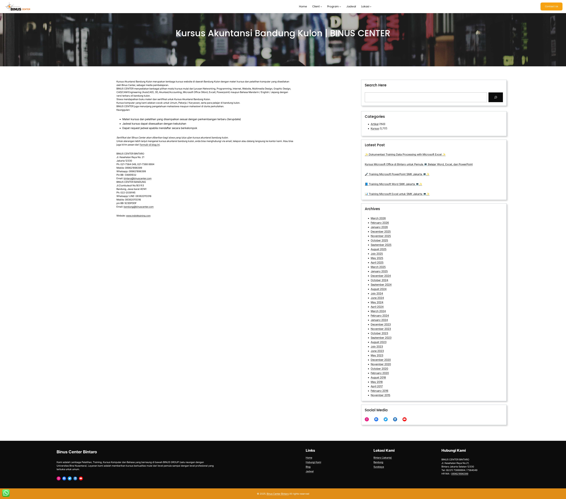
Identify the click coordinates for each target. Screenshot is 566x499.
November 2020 (381, 364)
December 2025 (381, 231)
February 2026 (380, 222)
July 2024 (377, 293)
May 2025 (377, 258)
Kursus (375, 128)
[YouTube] (405, 419)
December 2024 (381, 275)
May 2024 (377, 302)
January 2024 (379, 320)
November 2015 (380, 395)
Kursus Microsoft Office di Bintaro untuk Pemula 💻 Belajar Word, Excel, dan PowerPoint (419, 164)
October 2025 (379, 240)
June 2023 (377, 350)
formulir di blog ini (150, 144)
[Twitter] (386, 419)
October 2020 (379, 368)
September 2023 (381, 337)
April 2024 (377, 306)
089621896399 (459, 473)
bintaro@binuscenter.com (138, 178)
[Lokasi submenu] (370, 6)
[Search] (495, 97)
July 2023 (377, 346)
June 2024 (377, 297)
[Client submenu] (321, 6)
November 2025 (381, 235)
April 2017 (377, 386)
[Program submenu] (340, 6)
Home (309, 457)
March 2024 (378, 311)
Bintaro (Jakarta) (383, 457)
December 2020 (381, 359)
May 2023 (377, 355)
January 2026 (379, 227)
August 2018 (378, 377)
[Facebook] (376, 419)
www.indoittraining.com (138, 215)
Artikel (375, 124)
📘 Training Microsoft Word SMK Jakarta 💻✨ (393, 184)
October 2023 (379, 333)
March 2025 (378, 266)
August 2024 (379, 289)
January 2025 (379, 271)
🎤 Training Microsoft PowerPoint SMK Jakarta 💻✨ (397, 174)
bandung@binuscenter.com (139, 206)
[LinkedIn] (395, 419)
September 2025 (381, 244)
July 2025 (377, 253)
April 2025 (377, 262)
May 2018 (377, 381)
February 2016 (379, 390)
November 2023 (381, 328)
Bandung (378, 462)
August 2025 (378, 249)
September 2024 (381, 284)
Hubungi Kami (313, 462)
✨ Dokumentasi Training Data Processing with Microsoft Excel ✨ (405, 154)
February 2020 (380, 373)
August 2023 (378, 342)
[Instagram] (367, 419)
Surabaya (379, 466)
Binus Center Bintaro (77, 451)
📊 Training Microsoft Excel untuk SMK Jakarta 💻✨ (397, 193)
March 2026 (378, 218)
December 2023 (381, 324)
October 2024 (379, 280)
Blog (308, 466)
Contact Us (551, 6)
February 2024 (380, 315)
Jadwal (310, 471)
